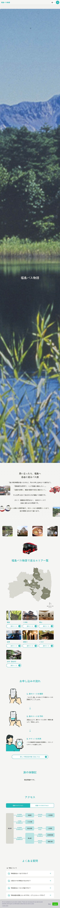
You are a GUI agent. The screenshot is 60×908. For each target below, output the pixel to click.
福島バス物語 (5, 2)
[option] (30, 236)
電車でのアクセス (18, 805)
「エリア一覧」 (31, 697)
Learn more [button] (5, 905)
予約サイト (30, 720)
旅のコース (14, 626)
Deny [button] (49, 904)
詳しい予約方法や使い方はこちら (30, 757)
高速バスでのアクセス (42, 805)
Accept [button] (55, 904)
